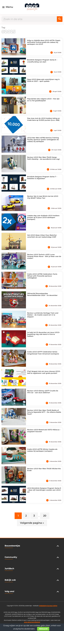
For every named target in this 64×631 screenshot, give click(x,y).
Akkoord (43, 629)
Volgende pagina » (32, 523)
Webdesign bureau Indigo (48, 605)
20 (46, 515)
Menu (9, 6)
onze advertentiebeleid (32, 622)
